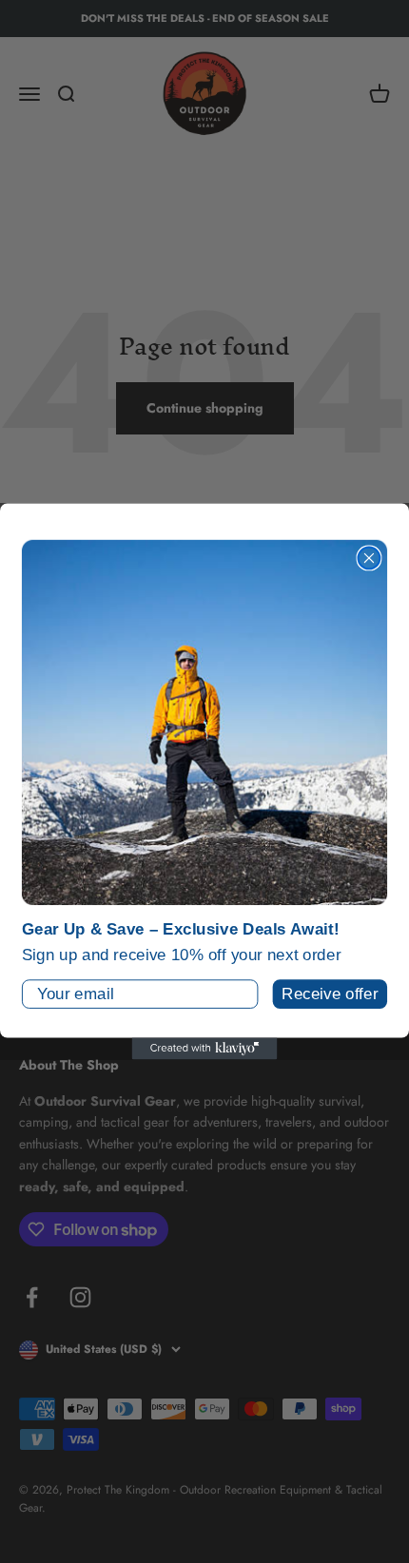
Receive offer (330, 994)
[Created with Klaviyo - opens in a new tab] (205, 1048)
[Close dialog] (369, 558)
